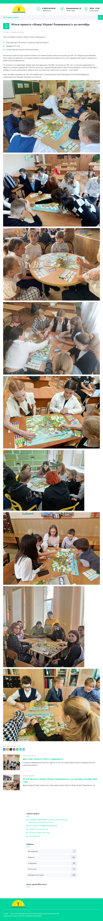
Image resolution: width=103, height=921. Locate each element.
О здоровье (32, 863)
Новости (7, 32)
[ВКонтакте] (4, 749)
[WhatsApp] (17, 749)
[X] (11, 749)
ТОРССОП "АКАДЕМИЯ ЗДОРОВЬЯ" (19, 9)
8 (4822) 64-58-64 (48, 8)
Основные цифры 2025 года (39, 833)
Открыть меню (12, 17)
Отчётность (32, 869)
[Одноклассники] (7, 749)
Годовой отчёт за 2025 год (38, 829)
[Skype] (20, 749)
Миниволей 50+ (35, 836)
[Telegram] (23, 749)
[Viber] (14, 749)
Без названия (33, 851)
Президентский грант (17, 32)
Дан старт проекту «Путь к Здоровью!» (43, 759)
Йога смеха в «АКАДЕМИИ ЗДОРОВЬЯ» (43, 826)
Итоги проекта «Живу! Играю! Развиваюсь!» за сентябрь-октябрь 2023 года (60, 780)
